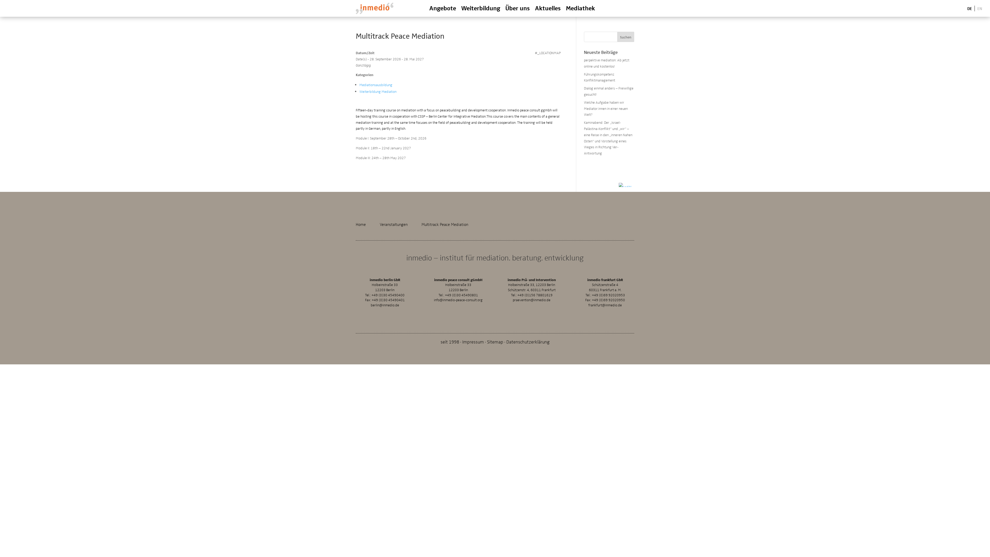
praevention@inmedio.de (531, 299)
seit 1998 (450, 341)
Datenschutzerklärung (528, 341)
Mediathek (580, 8)
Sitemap (495, 341)
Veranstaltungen (394, 224)
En (979, 8)
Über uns (517, 8)
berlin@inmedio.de (385, 304)
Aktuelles (548, 8)
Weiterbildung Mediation (378, 91)
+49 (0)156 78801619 (534, 294)
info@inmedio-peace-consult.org (458, 299)
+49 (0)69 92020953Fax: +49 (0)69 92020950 (605, 297)
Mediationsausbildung (375, 84)
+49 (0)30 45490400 (388, 294)
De (969, 8)
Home (361, 224)
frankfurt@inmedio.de (605, 304)
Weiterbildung (480, 8)
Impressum (473, 341)
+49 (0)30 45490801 (461, 294)
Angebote (442, 8)
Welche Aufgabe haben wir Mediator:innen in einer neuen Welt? (606, 108)
